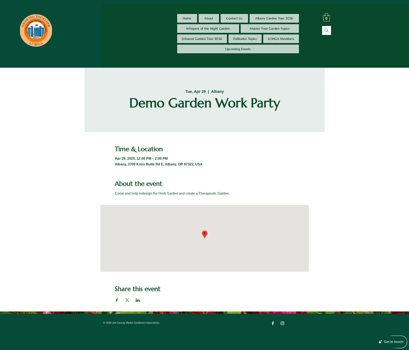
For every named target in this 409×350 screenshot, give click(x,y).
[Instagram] (282, 323)
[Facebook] (272, 323)
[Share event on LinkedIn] (138, 300)
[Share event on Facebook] (117, 300)
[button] (326, 17)
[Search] (326, 30)
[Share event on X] (127, 300)
